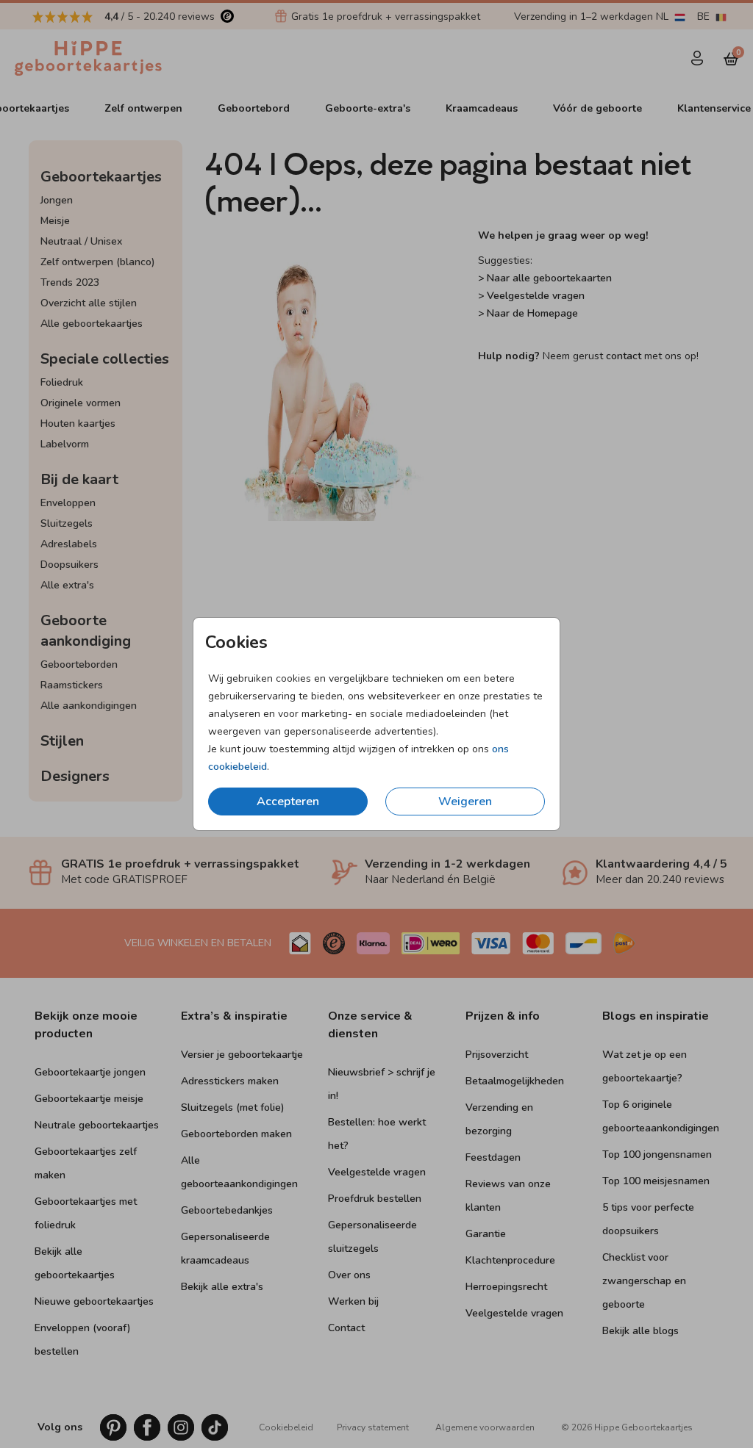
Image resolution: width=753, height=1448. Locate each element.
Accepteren (288, 801)
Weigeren (465, 801)
